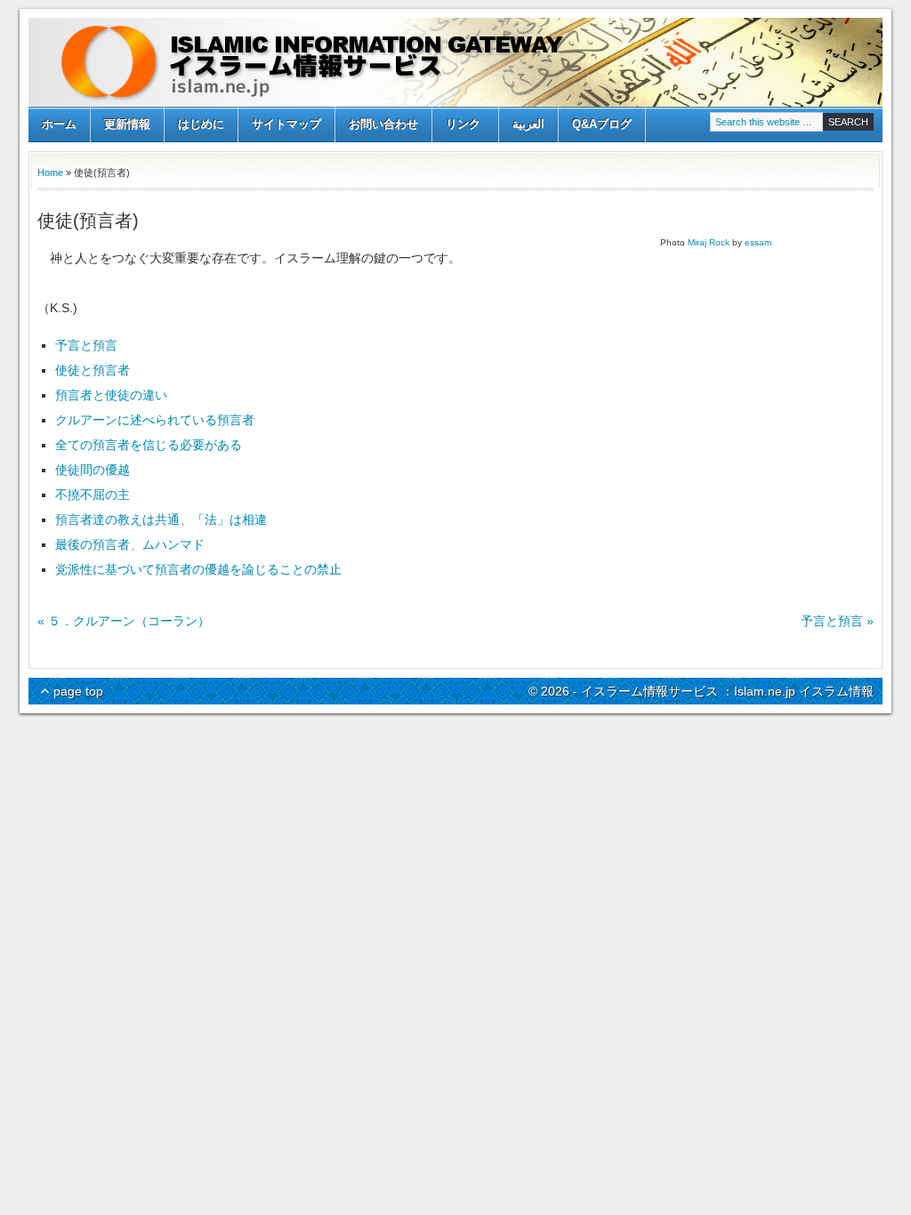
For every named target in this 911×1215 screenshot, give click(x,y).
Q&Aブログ (602, 124)
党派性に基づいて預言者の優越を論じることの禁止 (198, 569)
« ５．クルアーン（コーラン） (123, 621)
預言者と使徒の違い (111, 395)
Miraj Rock (709, 242)
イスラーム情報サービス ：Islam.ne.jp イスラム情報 (455, 62)
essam (758, 242)
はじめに (201, 124)
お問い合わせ (383, 124)
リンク (456, 125)
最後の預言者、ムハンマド (130, 544)
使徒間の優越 (92, 470)
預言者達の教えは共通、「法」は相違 (161, 519)
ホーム (59, 124)
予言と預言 (86, 345)
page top (78, 691)
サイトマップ (286, 124)
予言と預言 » (837, 621)
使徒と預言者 (92, 370)
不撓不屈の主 (92, 494)
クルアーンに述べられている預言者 (154, 420)
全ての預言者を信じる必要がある (148, 445)
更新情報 (127, 124)
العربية (528, 124)
